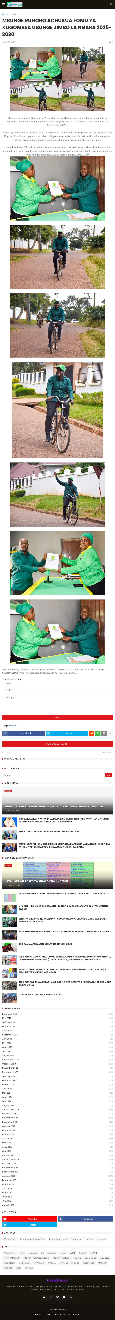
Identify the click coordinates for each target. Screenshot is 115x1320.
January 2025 (57, 1126)
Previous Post (10, 752)
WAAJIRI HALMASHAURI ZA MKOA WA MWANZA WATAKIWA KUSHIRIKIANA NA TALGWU (65, 931)
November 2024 (57, 1117)
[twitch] (70, 1297)
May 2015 (57, 1018)
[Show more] (110, 733)
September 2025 (57, 1159)
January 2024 (57, 1076)
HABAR (72, 1253)
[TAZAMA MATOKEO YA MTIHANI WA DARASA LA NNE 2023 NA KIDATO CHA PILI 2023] (9, 897)
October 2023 (57, 1063)
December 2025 (57, 1171)
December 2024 (57, 1122)
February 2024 (57, 1080)
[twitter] (57, 1297)
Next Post (106, 752)
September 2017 (57, 1034)
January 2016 (57, 1022)
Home (5, 14)
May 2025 (57, 1142)
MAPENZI (63, 1262)
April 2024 (57, 1088)
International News (58, 1239)
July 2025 (57, 1151)
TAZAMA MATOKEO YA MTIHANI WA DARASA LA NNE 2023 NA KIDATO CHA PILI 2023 (63, 893)
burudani (51, 1253)
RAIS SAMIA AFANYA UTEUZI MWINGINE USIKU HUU (45, 944)
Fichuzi (63, 1309)
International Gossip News (33, 1239)
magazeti (104, 1257)
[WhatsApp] (97, 733)
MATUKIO (102, 1262)
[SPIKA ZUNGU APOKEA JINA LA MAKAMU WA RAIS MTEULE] (9, 835)
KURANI (77, 1257)
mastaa (89, 1239)
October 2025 (57, 1163)
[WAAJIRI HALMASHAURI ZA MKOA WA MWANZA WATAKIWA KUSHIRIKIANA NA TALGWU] (9, 935)
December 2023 (57, 1072)
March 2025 (57, 1134)
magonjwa (24, 1262)
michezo (101, 1239)
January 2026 (57, 1176)
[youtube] (64, 1297)
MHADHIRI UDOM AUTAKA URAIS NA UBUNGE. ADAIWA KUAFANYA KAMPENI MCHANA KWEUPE (63, 908)
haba (62, 1253)
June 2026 (57, 1196)
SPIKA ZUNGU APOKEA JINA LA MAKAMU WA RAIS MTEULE (49, 831)
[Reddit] (91, 733)
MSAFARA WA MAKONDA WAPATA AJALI (40, 994)
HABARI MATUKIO (12, 1257)
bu (42, 1253)
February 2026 (57, 1180)
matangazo (88, 1262)
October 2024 (57, 1113)
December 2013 (57, 1014)
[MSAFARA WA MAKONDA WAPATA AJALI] (9, 998)
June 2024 (57, 1097)
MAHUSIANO (39, 1262)
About (47, 1314)
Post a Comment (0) (57, 744)
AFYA (22, 1253)
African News (10, 1239)
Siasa (18, 1267)
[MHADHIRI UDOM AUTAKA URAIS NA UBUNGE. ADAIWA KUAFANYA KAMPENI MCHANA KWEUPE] (9, 909)
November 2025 (57, 1167)
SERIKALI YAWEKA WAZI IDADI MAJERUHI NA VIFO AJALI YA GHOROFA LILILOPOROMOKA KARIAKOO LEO (65, 984)
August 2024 (57, 1105)
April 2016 (57, 1030)
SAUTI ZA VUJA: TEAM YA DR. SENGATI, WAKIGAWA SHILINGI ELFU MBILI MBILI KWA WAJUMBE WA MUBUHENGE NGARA (62, 971)
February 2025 (57, 1130)
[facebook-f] (50, 1297)
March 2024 (57, 1084)
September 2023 (57, 1059)
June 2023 (57, 1047)
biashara (33, 1253)
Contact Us (59, 1314)
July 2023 (57, 1051)
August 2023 (57, 1055)
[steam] (44, 1297)
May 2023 (57, 1043)
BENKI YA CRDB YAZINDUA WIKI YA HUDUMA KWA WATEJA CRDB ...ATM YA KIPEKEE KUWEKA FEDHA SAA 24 (63, 920)
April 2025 (57, 1138)
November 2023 (57, 1067)
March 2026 (57, 1184)
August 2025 (57, 1155)
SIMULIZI (29, 1267)
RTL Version (74, 1314)
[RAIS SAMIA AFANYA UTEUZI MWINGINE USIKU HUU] (9, 947)
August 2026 (57, 1205)
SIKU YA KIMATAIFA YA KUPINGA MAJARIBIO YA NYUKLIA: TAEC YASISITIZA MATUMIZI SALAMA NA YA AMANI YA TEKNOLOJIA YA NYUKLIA (64, 820)
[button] (3, 4)
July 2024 (57, 1101)
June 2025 (57, 1147)
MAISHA (52, 1262)
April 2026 (57, 1188)
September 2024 (57, 1109)
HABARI (13, 14)
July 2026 (57, 1200)
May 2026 (57, 1192)
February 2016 (57, 1026)
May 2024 (57, 1092)
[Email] (104, 733)
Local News (76, 1239)
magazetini (9, 1262)
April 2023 (57, 1038)
